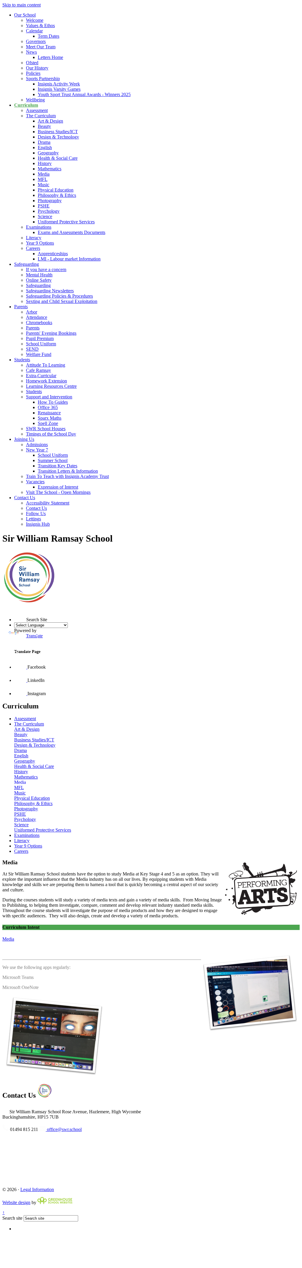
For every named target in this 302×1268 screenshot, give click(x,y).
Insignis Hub (38, 524)
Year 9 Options (40, 242)
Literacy (33, 237)
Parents (21, 306)
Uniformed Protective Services (66, 221)
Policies (33, 73)
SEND (32, 349)
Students (22, 359)
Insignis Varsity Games (59, 89)
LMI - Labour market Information (69, 258)
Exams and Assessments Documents (71, 232)
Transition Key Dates (57, 465)
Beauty (44, 126)
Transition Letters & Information (68, 471)
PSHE (44, 205)
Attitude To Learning (45, 364)
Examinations (38, 227)
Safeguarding (26, 264)
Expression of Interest (58, 486)
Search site (12, 1218)
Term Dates (48, 36)
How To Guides (53, 402)
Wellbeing (35, 99)
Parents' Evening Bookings (51, 333)
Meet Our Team (40, 46)
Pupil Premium (40, 338)
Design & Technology (58, 136)
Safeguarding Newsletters (50, 290)
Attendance (36, 317)
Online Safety (39, 280)
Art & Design (50, 120)
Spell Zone (48, 423)
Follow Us (36, 513)
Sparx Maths (49, 418)
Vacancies (35, 481)
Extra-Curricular (41, 375)
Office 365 (48, 407)
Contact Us (24, 497)
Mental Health (39, 274)
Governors (36, 41)
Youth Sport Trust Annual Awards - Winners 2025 (84, 94)
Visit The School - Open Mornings (58, 492)
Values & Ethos (40, 25)
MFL (42, 179)
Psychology (49, 211)
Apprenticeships (53, 253)
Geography (48, 152)
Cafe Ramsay (38, 370)
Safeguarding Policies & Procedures (59, 296)
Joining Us (24, 439)
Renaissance (49, 412)
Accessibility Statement (47, 502)
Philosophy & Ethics (57, 195)
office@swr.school (64, 1129)
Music (43, 184)
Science (45, 216)
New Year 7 (37, 449)
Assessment (37, 110)
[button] (14, 609)
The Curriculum (41, 115)
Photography (50, 200)
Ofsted (32, 62)
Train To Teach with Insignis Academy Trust (67, 476)
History (45, 163)
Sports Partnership (43, 78)
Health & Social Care (58, 158)
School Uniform (41, 343)
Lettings (33, 518)
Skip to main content (21, 4)
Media (44, 174)
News (31, 52)
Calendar (34, 30)
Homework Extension (46, 380)
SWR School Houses (45, 428)
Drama (44, 142)
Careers (33, 248)
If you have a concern (46, 269)
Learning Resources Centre (51, 386)
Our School (25, 14)
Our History (37, 67)
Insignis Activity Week (59, 83)
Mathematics (49, 168)
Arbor (31, 311)
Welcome (34, 20)
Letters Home (50, 57)
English (45, 147)
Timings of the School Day (51, 433)
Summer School (53, 460)
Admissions (37, 444)
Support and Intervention (49, 396)
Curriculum (26, 105)
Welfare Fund (38, 354)
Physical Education (55, 189)
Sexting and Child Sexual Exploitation (61, 301)
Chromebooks (39, 322)
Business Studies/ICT (58, 131)
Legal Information (37, 1189)
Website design (16, 1202)
